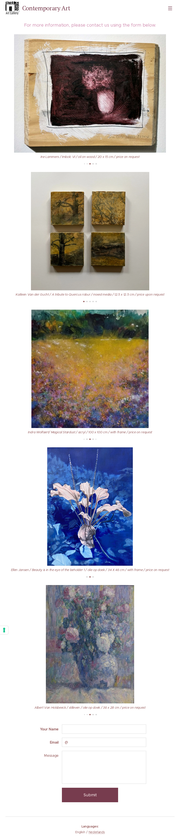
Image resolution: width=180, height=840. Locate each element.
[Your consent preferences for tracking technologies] (4, 630)
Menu (170, 8)
